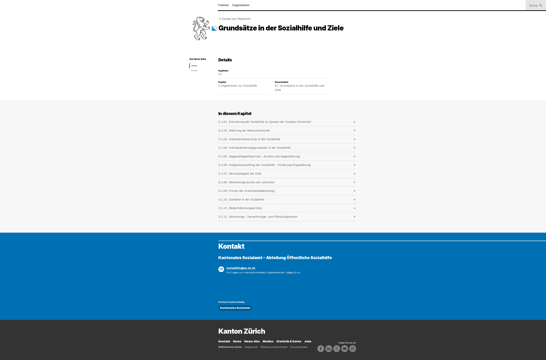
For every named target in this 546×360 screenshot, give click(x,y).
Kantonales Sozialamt (235, 307)
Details (194, 66)
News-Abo (252, 341)
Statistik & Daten (288, 341)
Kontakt (194, 70)
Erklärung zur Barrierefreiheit (274, 347)
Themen (223, 5)
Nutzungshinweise (298, 347)
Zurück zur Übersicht (236, 18)
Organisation (240, 5)
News (237, 341)
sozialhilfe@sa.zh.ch (240, 268)
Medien (268, 341)
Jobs (307, 341)
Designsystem (251, 347)
